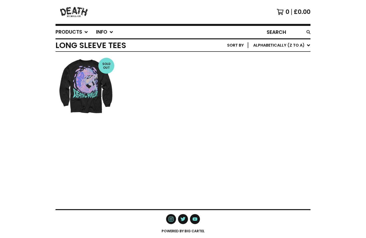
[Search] (308, 32)
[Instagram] (171, 219)
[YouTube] (195, 219)
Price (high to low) (275, 122)
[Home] (74, 12)
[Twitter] (183, 219)
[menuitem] (72, 32)
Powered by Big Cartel (183, 231)
